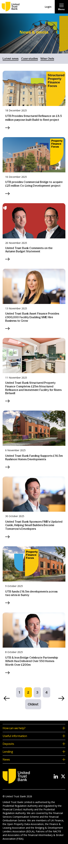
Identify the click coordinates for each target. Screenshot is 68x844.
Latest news (10, 58)
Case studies (29, 58)
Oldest (33, 704)
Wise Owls (47, 58)
